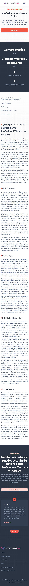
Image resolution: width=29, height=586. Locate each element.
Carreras (4, 560)
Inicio (2, 553)
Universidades (5, 556)
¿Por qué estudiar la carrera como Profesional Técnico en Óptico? (11, 99)
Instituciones (14, 30)
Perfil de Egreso (6, 107)
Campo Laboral (6, 114)
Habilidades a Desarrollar (9, 110)
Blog (2, 563)
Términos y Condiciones (8, 571)
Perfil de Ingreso (6, 103)
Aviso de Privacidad (7, 567)
